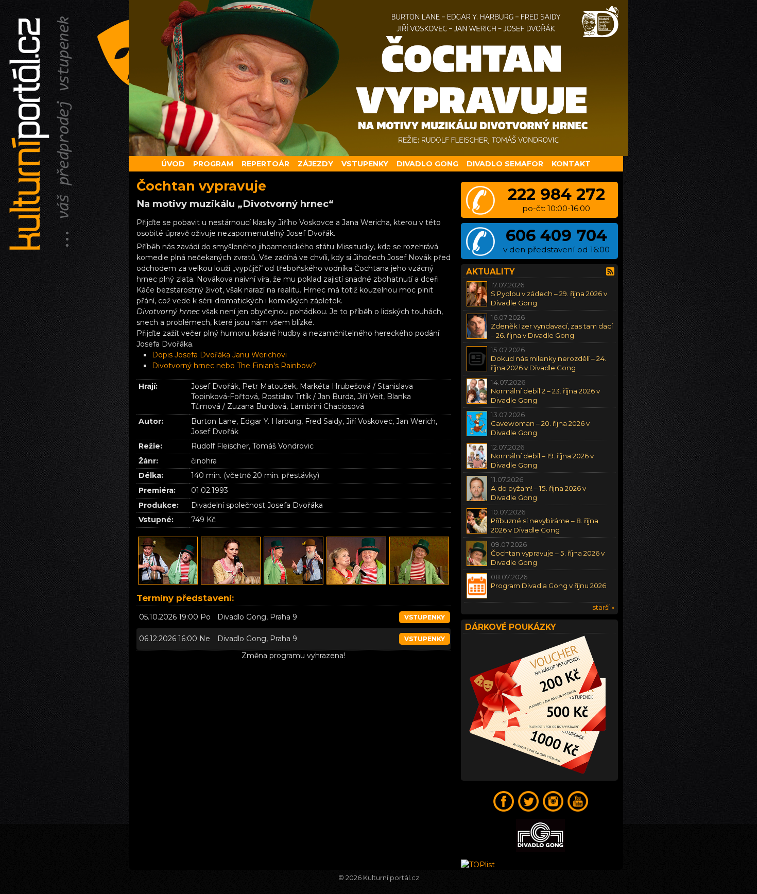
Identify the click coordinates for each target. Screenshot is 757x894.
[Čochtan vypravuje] (167, 583)
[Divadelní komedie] (378, 78)
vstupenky (424, 617)
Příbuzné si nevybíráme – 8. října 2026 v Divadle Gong (544, 525)
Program (213, 163)
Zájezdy (315, 163)
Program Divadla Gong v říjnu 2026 (548, 585)
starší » (603, 607)
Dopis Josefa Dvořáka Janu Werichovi (219, 354)
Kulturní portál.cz (391, 878)
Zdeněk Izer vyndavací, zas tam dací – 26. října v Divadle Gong (552, 330)
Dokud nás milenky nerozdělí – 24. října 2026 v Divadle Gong (548, 362)
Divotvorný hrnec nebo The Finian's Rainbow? (234, 365)
